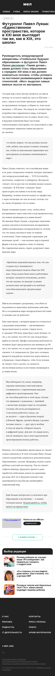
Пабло (32, 627)
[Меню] (51, 4)
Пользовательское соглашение (14, 659)
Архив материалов (40, 632)
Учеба (16, 12)
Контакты (35, 616)
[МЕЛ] (27, 4)
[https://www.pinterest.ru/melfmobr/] (35, 606)
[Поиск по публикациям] (4, 4)
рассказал (18, 65)
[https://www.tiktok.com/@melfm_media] (27, 606)
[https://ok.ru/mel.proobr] (42, 606)
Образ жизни (31, 12)
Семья (6, 12)
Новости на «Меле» (33, 519)
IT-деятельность (12, 632)
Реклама (7, 622)
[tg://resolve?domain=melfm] (5, 606)
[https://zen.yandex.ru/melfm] (12, 606)
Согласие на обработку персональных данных (20, 661)
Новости (8, 18)
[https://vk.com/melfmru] (20, 606)
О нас (5, 616)
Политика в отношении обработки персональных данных (24, 664)
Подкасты (8, 627)
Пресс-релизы (37, 622)
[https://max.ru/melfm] (50, 606)
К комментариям (27, 537)
